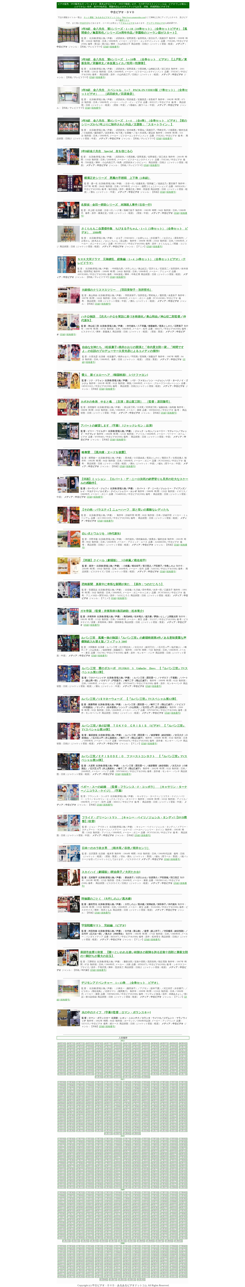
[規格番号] (114, 47)
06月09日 (183, 1109)
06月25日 (71, 1053)
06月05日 (62, 1056)
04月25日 (174, 1059)
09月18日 (146, 1205)
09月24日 (136, 1151)
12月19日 (136, 1082)
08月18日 (99, 1044)
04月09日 (164, 1062)
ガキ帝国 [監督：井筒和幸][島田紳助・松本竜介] (112, 611)
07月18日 (174, 1047)
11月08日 (136, 1088)
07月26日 (118, 1047)
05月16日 (62, 1059)
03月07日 (108, 1068)
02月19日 (155, 1181)
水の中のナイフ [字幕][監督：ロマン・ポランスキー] (116, 1012)
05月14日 (80, 1059)
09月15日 (62, 1097)
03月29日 (99, 1065)
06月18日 (108, 1053)
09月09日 (99, 1097)
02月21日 (62, 1128)
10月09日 (164, 1202)
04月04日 (62, 1065)
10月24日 (99, 1091)
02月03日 (62, 1074)
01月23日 (146, 1074)
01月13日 (108, 1077)
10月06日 (71, 1094)
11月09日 (127, 1088)
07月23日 (136, 1047)
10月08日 (174, 1148)
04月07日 (174, 1118)
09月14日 (71, 1097)
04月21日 (80, 1118)
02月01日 (80, 1074)
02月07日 (174, 1071)
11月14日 (99, 1088)
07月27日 (108, 1047)
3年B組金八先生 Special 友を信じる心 (107, 151)
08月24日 (62, 1044)
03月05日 (127, 1068)
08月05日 (71, 1103)
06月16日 (136, 1109)
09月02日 (146, 1097)
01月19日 (164, 1074)
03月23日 (136, 1065)
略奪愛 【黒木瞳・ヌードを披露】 (104, 452)
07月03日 (146, 1050)
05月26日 (146, 1112)
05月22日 (155, 1056)
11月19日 (174, 1142)
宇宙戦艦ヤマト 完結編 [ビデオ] (104, 925)
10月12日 (174, 1091)
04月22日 (71, 1118)
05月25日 (127, 1056)
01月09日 (141, 1241)
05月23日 (146, 1056)
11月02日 (164, 1088)
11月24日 (164, 1085)
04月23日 (62, 1062)
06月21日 (90, 1053)
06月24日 (80, 1109)
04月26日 (164, 1059)
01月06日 (146, 1077)
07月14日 (62, 1050)
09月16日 (183, 1094)
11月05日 (136, 1145)
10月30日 (164, 1199)
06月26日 (62, 1053)
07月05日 (136, 1050)
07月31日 (80, 1047)
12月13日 (174, 1082)
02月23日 (71, 1071)
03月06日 (118, 1068)
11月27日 (127, 1196)
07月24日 (127, 1047)
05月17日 (183, 1056)
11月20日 (164, 1196)
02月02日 (71, 1074)
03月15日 (183, 1065)
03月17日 (174, 1121)
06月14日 (127, 1053)
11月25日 (155, 1085)
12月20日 (127, 1082)
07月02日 (155, 1050)
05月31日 (90, 1056)
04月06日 (174, 1062)
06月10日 (174, 1109)
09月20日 (174, 1094)
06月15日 (118, 1053)
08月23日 (71, 1044)
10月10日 (146, 1255)
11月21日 (183, 1085)
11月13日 (80, 1199)
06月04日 (71, 1056)
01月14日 (164, 1131)
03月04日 (108, 1124)
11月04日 (155, 1088)
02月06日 (183, 1071)
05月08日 (118, 1059)
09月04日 (108, 1208)
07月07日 (118, 1050)
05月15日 (71, 1059)
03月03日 (118, 1124)
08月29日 (183, 1097)
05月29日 (108, 1056)
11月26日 (136, 1142)
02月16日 (108, 1071)
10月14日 (155, 1091)
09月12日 (90, 1097)
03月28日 (108, 1065)
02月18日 (71, 1128)
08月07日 (164, 1044)
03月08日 (99, 1068)
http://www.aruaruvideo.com (134, 17)
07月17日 (183, 1047)
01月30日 (99, 1074)
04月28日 (164, 1115)
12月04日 (80, 1196)
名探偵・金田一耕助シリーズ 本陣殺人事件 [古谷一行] (116, 204)
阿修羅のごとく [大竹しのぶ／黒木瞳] (107, 898)
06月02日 (99, 1112)
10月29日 (174, 1145)
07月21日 (146, 1047)
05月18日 (174, 1056)
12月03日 (90, 1142)
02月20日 (90, 1071)
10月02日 (80, 1205)
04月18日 (90, 1062)
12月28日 (71, 1082)
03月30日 (90, 1065)
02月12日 (71, 1184)
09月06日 (127, 1097)
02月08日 (164, 1071)
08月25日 (71, 1100)
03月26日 (127, 1065)
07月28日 (99, 1047)
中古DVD (84, 23)
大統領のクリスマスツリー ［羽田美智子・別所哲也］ (117, 289)
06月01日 (80, 1056)
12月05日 (99, 1085)
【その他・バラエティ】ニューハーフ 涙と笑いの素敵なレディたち (125, 509)
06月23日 (90, 1109)
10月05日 (80, 1094)
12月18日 (118, 1193)
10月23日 (80, 1202)
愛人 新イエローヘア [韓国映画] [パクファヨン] (115, 375)
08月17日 (108, 1044)
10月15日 (136, 1148)
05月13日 (99, 1115)
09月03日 (127, 1154)
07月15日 (71, 1106)
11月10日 (118, 1088)
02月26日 (183, 1068)
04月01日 (80, 1121)
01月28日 (71, 1131)
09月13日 (80, 1097)
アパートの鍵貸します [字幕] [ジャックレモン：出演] (117, 425)
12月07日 (80, 1085)
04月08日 (164, 1118)
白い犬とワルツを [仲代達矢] (101, 533)
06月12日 (146, 1053)
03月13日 (71, 1068)
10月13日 (164, 1091)
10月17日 (146, 1091)
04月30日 (99, 1172)
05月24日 (136, 1056)
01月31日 (90, 1074)
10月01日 (90, 1151)
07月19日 (164, 1047)
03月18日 (164, 1121)
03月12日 (80, 1068)
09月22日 (155, 1094)
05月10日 (99, 1059)
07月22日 (164, 1103)
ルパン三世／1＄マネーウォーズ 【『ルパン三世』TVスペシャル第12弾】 (129, 699)
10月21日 (108, 1091)
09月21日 (164, 1094)
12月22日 (99, 1082)
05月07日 (127, 1059)
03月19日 (164, 1065)
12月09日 (62, 1085)
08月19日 (108, 1100)
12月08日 (71, 1085)
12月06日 (90, 1085)
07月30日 (90, 1047)
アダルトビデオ (127, 23)
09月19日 (146, 1258)
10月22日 (90, 1148)
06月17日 (127, 1109)
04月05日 (183, 1062)
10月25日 (90, 1091)
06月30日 (174, 1106)
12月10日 (174, 1139)
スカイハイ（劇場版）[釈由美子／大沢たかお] (111, 872)
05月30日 (99, 1056)
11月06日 (127, 1199)
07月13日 (71, 1050)
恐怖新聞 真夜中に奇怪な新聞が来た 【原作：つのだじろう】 (123, 584)
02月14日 (127, 1071)
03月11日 (155, 1178)
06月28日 (174, 1050)
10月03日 (99, 1094)
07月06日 (127, 1050)
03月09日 (90, 1068)
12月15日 (155, 1082)
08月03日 (62, 1047)
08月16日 (118, 1044)
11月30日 (127, 1085)
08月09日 (146, 1044)
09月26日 (146, 1094)
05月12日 (108, 1115)
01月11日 (127, 1077)
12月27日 (80, 1082)
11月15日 (90, 1088)
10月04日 (90, 1094)
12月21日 (108, 1082)
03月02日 (136, 1068)
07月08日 (118, 1106)
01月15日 (118, 1187)
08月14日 (127, 1044)
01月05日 (136, 1134)
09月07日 (118, 1097)
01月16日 (99, 1077)
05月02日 (136, 1059)
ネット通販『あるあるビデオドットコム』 (103, 17)
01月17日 (183, 1074)
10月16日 (127, 1202)
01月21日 (118, 1131)
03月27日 (118, 1065)
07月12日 (80, 1050)
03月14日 (62, 1068)
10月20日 (118, 1091)
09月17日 (164, 1151)
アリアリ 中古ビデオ (155, 23)
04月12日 (136, 1062)
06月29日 (164, 1050)
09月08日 (108, 1097)
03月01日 (146, 1068)
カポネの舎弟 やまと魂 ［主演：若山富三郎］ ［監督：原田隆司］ (126, 401)
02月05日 (108, 1184)
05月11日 (90, 1059)
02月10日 (146, 1071)
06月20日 (99, 1053)
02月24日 (62, 1071)
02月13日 (136, 1071)
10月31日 (183, 1088)
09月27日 (136, 1094)
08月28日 (155, 1208)
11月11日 (108, 1088)
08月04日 (183, 1044)
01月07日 (118, 1134)
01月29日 (155, 1184)
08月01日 (108, 1103)
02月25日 (155, 1124)
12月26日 (90, 1082)
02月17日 (99, 1071)
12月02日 (108, 1085)
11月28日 (146, 1085)
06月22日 (80, 1053)
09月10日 (80, 1154)
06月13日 (136, 1053)
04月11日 (146, 1062)
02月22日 (80, 1071)
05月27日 (136, 1112)
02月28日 (164, 1068)
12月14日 (164, 1082)
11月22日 (174, 1085)
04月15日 (118, 1118)
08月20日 (90, 1044)
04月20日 (71, 1062)
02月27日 (174, 1068)
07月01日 (164, 1106)
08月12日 (155, 1100)
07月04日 (155, 1106)
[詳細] (106, 47)
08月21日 (80, 1044)
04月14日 (118, 1062)
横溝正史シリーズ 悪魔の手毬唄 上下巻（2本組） (117, 178)
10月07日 (62, 1094)
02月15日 (118, 1071)
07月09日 (108, 1050)
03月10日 (71, 1124)
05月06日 (146, 1115)
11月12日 (90, 1145)
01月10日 (136, 1077)
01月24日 (136, 1074)
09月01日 (155, 1097)
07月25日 (155, 1103)
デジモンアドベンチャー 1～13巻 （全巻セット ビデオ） (120, 982)
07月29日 (118, 1103)
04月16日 (108, 1062)
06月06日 (183, 1053)
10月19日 (127, 1091)
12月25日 (80, 1193)
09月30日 (108, 1094)
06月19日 (174, 1217)
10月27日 (71, 1091)
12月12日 (183, 1082)
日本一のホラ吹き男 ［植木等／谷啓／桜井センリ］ (116, 848)
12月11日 (164, 1193)
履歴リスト (125, 20)
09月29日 (118, 1094)
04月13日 (127, 1062)
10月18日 (136, 1091)
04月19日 (80, 1062)
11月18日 (62, 1088)
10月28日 (62, 1091)
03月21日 (155, 1065)
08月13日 (136, 1044)
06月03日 (90, 1112)
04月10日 (155, 1062)
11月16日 (80, 1088)
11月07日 (146, 1088)
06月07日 (174, 1053)
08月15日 (146, 1100)
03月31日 (90, 1121)
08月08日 (155, 1044)
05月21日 (164, 1056)
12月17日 (127, 1139)
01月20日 (155, 1074)
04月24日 (183, 1059)
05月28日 (118, 1056)
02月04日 (155, 1128)
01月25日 (127, 1074)
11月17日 (71, 1088)
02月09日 (155, 1071)
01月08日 (155, 1187)
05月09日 (108, 1059)
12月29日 (62, 1082)
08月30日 (174, 1097)
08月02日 (71, 1047)
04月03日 (71, 1065)
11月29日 (136, 1085)
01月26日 (118, 1074)
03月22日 (146, 1065)
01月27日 (108, 1074)
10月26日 (80, 1091)
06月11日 (155, 1053)
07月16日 (136, 1160)
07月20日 (155, 1047)
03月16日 (174, 1065)
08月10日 (174, 1100)
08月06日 (174, 1044)
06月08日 (164, 1053)
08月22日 (99, 1100)
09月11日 (62, 1208)
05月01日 (146, 1059)
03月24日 (136, 1121)
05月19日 (62, 1115)
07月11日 (90, 1050)
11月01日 (174, 1088)
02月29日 (155, 1068)
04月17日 (99, 1062)
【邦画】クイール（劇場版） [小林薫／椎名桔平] (114, 560)
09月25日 (127, 1205)
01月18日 (174, 1074)
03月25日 (127, 1121)
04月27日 (155, 1059)
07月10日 (99, 1050)
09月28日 (127, 1094)
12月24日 (90, 1139)
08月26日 (62, 1100)
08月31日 (164, 1097)
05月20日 (183, 1112)
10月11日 (183, 1091)
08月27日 (174, 1154)
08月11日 (164, 1100)
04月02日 (80, 1065)
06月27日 (183, 1050)
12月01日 (118, 1085)
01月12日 (118, 1077)
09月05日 (136, 1097)
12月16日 (146, 1082)
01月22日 (71, 1187)
